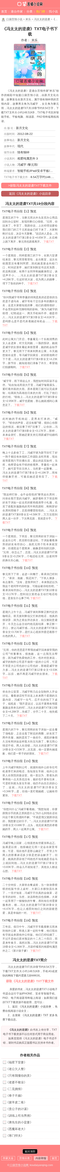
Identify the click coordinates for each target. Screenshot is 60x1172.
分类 (29, 11)
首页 (4, 11)
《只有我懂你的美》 (19, 1075)
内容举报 (41, 1158)
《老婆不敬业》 (16, 1082)
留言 (54, 1158)
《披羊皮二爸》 (16, 1102)
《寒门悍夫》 (15, 1135)
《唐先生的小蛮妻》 (19, 1122)
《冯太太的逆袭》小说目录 (34, 1006)
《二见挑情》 (15, 1089)
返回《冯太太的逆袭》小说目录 (30, 193)
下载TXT (49, 241)
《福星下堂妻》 (16, 1062)
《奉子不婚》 (15, 1095)
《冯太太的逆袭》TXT (34, 1015)
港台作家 (17, 11)
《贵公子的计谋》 (18, 1109)
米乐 (28, 19)
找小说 (53, 11)
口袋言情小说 (14, 19)
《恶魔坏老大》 (16, 1129)
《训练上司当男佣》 (19, 1115)
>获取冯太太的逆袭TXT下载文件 (30, 185)
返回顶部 (30, 1151)
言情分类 (24, 1158)
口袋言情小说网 (19, 1165)
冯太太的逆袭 (42, 19)
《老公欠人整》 (16, 1069)
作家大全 (8, 1158)
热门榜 (40, 11)
